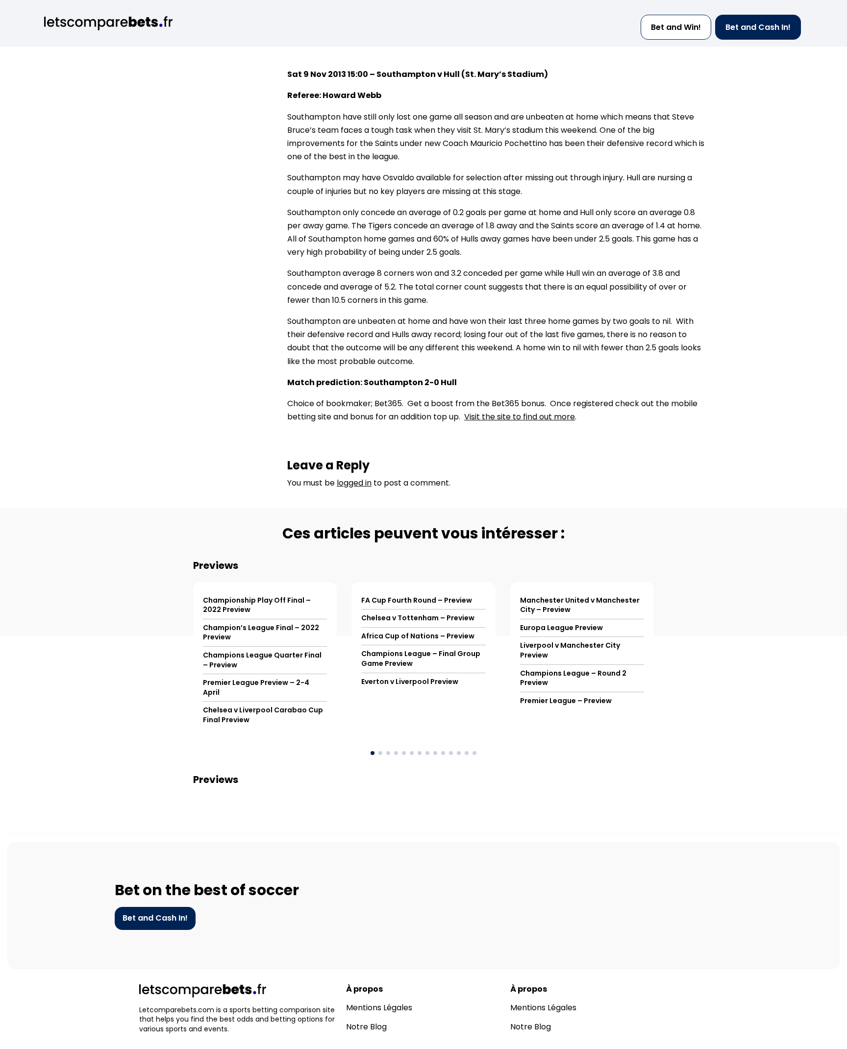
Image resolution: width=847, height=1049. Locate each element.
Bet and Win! (676, 27)
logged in (354, 482)
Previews (215, 565)
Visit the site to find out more (519, 416)
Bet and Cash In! (758, 27)
